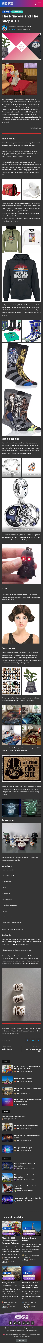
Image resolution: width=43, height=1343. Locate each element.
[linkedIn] (14, 29)
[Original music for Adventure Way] (7, 1127)
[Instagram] (19, 1323)
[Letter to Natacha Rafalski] (7, 1080)
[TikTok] (33, 1323)
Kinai (18, 1071)
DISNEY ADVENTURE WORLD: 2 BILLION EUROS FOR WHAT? (30, 1285)
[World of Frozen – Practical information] (7, 1177)
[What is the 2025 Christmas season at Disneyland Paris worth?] (7, 1069)
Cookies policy (25, 1336)
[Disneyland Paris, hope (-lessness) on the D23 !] (7, 1091)
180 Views (6, 1260)
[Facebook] (9, 29)
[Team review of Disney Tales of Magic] (7, 1199)
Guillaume (19, 1168)
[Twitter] (12, 29)
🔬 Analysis (8, 1234)
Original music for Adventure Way (26, 1125)
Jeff (18, 1104)
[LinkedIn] (24, 1323)
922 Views (27, 1257)
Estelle (19, 1190)
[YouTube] (28, 1323)
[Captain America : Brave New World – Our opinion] (7, 1188)
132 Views (28, 26)
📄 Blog (6, 11)
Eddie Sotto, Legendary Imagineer (13, 1116)
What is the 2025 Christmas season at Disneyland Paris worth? (11, 1240)
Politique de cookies (30, 1330)
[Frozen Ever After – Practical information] (7, 1166)
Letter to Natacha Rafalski (23, 1078)
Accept (21, 1340)
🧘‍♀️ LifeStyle (17, 11)
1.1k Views (27, 1304)
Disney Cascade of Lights (23, 1148)
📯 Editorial (8, 1231)
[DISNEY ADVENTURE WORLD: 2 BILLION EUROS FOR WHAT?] (7, 1102)
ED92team (12, 26)
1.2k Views (7, 1304)
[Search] (34, 3)
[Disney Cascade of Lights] (7, 1149)
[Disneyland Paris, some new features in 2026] (7, 1138)
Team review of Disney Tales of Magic (27, 1198)
